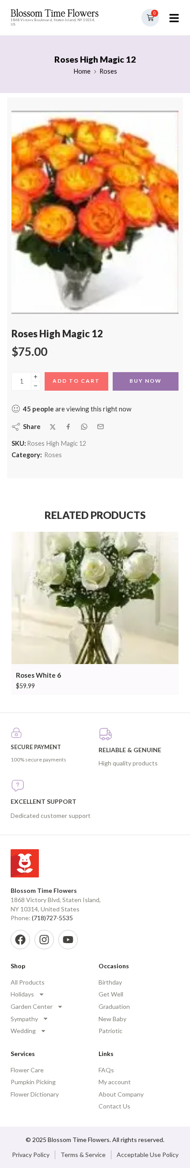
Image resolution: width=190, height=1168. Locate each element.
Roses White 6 (38, 675)
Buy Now (145, 380)
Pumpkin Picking (33, 1082)
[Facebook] (20, 939)
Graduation (114, 1006)
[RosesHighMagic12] (95, 212)
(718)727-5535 (52, 918)
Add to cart (76, 380)
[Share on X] (52, 427)
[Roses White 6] (95, 598)
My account (115, 1082)
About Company (121, 1094)
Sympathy (24, 1018)
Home (82, 71)
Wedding (23, 1030)
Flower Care (27, 1070)
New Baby (112, 1018)
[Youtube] (68, 939)
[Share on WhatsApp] (84, 426)
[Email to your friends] (100, 426)
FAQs (106, 1070)
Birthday (110, 982)
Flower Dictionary (35, 1094)
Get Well (111, 994)
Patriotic (110, 1030)
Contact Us (114, 1106)
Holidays (22, 994)
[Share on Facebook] (68, 426)
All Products (28, 982)
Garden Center (32, 1006)
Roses (108, 71)
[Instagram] (44, 939)
